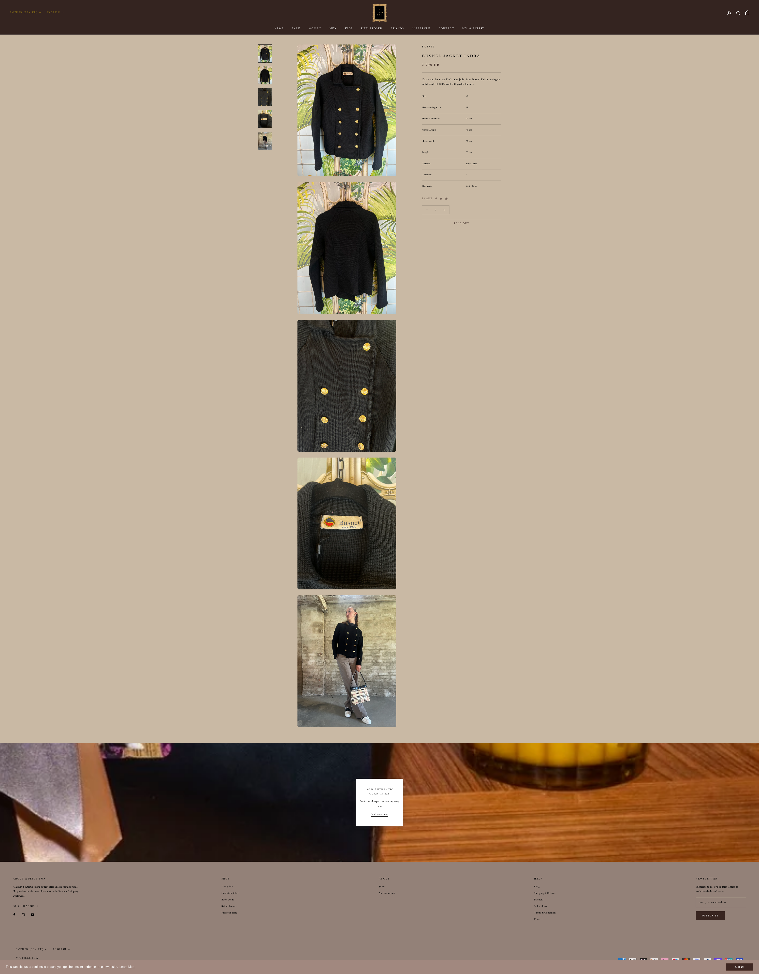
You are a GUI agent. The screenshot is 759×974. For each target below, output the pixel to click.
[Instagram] (23, 914)
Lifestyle (421, 28)
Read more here (379, 814)
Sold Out (461, 223)
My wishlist (473, 28)
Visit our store (229, 913)
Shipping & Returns (544, 893)
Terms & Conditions (545, 913)
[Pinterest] (446, 199)
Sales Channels (229, 906)
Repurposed (371, 28)
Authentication (387, 893)
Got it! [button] (739, 966)
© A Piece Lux (27, 958)
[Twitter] (441, 199)
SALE (296, 28)
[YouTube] (32, 914)
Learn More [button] (127, 966)
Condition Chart (230, 893)
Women (315, 28)
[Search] (738, 13)
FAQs (537, 887)
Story (381, 887)
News (279, 28)
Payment (538, 900)
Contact (446, 28)
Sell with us (540, 906)
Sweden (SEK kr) (24, 12)
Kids (349, 28)
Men (333, 28)
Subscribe (710, 915)
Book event (227, 900)
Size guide (227, 887)
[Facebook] (436, 199)
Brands (397, 28)
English (53, 12)
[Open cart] (747, 12)
